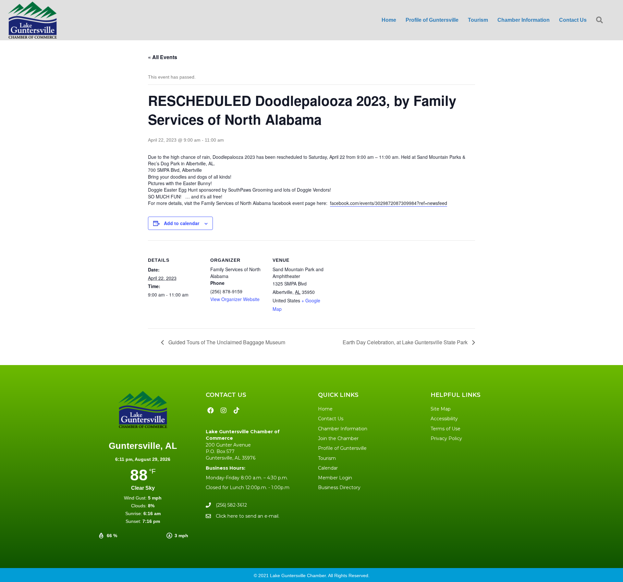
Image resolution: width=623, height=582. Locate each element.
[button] (601, 20)
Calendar (328, 468)
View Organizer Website (235, 299)
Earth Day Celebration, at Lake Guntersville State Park (406, 342)
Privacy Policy (446, 438)
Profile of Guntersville (342, 448)
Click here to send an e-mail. (247, 516)
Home (325, 409)
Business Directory (339, 487)
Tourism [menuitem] (478, 20)
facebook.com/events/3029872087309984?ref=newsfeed (388, 203)
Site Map (441, 409)
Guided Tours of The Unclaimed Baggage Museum (226, 342)
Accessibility (444, 419)
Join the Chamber (338, 438)
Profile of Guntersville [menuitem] (432, 20)
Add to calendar (181, 223)
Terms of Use (445, 429)
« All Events (162, 57)
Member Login (335, 478)
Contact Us (330, 419)
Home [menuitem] (389, 20)
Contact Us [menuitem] (573, 20)
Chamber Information (342, 429)
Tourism (327, 458)
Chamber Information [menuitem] (523, 20)
